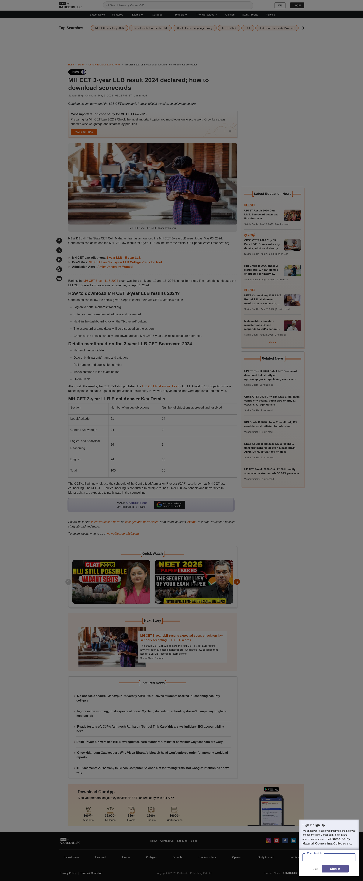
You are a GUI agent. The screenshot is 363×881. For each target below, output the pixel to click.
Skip (315, 868)
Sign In (335, 868)
